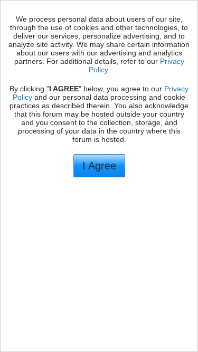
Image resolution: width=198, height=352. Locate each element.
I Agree (99, 166)
